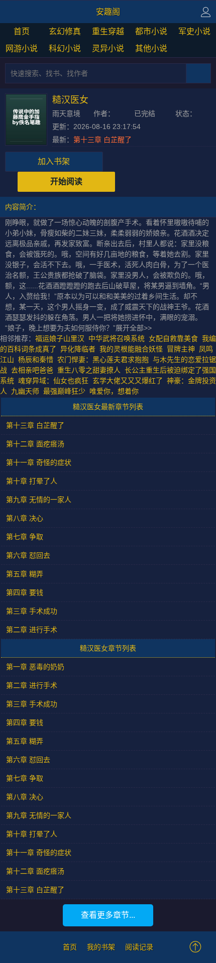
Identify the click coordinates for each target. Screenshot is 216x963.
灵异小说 (108, 48)
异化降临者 (77, 349)
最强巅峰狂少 (64, 391)
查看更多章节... (108, 915)
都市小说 (151, 31)
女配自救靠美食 (173, 338)
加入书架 (54, 161)
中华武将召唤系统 (116, 338)
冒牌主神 (181, 349)
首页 (22, 31)
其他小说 (151, 48)
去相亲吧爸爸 (32, 370)
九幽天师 (25, 391)
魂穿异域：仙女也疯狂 (53, 381)
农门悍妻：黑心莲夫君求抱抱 (103, 359)
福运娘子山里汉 (59, 338)
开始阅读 (66, 181)
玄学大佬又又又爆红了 (127, 381)
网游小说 (22, 48)
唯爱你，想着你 (114, 391)
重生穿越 (108, 31)
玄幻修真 (65, 31)
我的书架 (101, 947)
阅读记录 (139, 947)
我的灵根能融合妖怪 (131, 349)
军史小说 (194, 31)
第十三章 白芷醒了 (102, 140)
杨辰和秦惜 (35, 359)
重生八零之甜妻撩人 (89, 370)
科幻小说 (65, 48)
